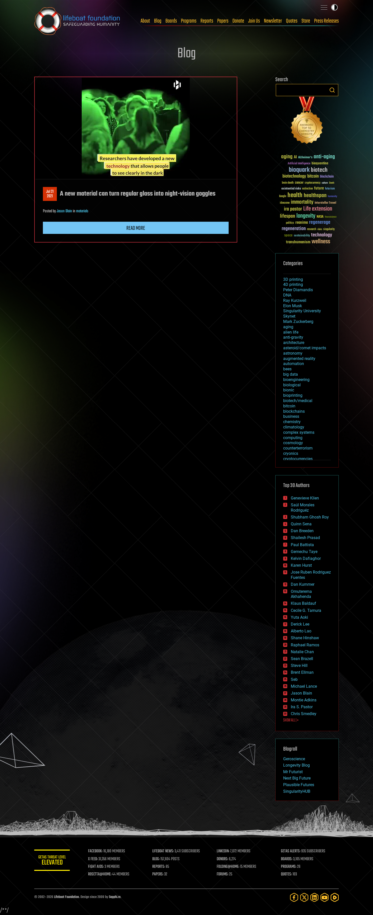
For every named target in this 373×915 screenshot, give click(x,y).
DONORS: (222, 859)
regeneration (294, 229)
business (291, 416)
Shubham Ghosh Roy (310, 517)
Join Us (254, 21)
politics (290, 223)
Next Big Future (297, 778)
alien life (290, 332)
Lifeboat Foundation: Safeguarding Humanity (77, 21)
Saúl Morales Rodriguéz (302, 508)
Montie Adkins (303, 700)
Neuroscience (330, 217)
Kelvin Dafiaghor (306, 558)
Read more (135, 228)
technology (321, 235)
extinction (307, 189)
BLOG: (156, 859)
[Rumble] (335, 897)
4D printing (293, 284)
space (288, 235)
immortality (302, 202)
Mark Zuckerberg (298, 321)
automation (293, 363)
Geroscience (294, 758)
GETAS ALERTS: (290, 851)
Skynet (289, 316)
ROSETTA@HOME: (99, 874)
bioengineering (296, 379)
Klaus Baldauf (303, 603)
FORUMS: (222, 874)
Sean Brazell (302, 658)
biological (292, 385)
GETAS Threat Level (52, 861)
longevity (305, 216)
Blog (157, 21)
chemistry (292, 421)
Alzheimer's (305, 158)
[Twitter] (304, 897)
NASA (320, 217)
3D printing (293, 279)
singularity (329, 229)
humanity (332, 196)
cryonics (290, 453)
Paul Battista (302, 544)
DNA (287, 295)
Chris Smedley (303, 713)
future (319, 188)
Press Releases (326, 21)
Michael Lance (304, 686)
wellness (321, 241)
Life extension (317, 209)
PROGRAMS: (288, 867)
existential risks (291, 189)
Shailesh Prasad (305, 537)
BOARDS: (286, 859)
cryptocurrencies (298, 458)
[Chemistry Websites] (307, 121)
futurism (330, 189)
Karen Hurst (301, 565)
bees (287, 369)
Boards (171, 21)
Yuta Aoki (299, 617)
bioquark (299, 170)
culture (325, 183)
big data (290, 374)
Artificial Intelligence (299, 163)
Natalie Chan (302, 651)
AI (295, 157)
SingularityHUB (296, 791)
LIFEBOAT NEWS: (163, 851)
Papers (222, 21)
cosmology (293, 442)
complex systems (298, 432)
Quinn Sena (301, 524)
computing (292, 437)
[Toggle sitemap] (324, 7)
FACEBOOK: (95, 851)
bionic (288, 390)
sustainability (302, 236)
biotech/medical (297, 400)
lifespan (287, 216)
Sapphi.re (115, 897)
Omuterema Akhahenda (301, 594)
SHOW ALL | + (291, 720)
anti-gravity (293, 337)
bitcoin (313, 176)
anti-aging (324, 157)
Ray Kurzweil (294, 300)
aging (287, 157)
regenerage (319, 222)
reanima (301, 222)
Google (282, 196)
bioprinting (292, 395)
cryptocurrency (312, 183)
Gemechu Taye (304, 551)
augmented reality (299, 358)
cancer (299, 183)
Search (332, 90)
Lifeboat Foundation (66, 897)
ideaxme (285, 203)
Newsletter (273, 21)
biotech (319, 170)
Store (305, 21)
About (145, 21)
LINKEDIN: (223, 851)
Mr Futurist (293, 771)
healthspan (315, 196)
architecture (293, 342)
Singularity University (302, 310)
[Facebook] (294, 897)
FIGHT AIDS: (96, 867)
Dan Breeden (302, 530)
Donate (238, 21)
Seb (294, 679)
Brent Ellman (302, 672)
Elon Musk (292, 305)
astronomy (292, 353)
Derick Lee (300, 624)
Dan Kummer (302, 584)
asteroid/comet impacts (304, 348)
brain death (288, 183)
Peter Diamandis (298, 289)
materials (82, 211)
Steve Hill (299, 665)
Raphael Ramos (305, 645)
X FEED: (93, 859)
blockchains (294, 411)
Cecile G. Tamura (306, 610)
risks (319, 229)
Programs (188, 21)
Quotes (291, 21)
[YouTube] (324, 897)
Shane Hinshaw (305, 637)
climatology (293, 427)
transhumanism (298, 242)
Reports (206, 21)
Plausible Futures (298, 784)
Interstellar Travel (325, 203)
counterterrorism (298, 448)
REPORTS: (158, 867)
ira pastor (293, 209)
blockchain (327, 177)
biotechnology (294, 176)
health (294, 195)
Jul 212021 (50, 194)
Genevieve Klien (305, 498)
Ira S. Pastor (302, 706)
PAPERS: (157, 874)
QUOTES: (286, 874)
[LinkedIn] (314, 897)
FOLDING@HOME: (228, 867)
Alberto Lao (301, 631)
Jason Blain (64, 211)
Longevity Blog (296, 765)
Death (331, 183)
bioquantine (320, 163)
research (311, 229)
